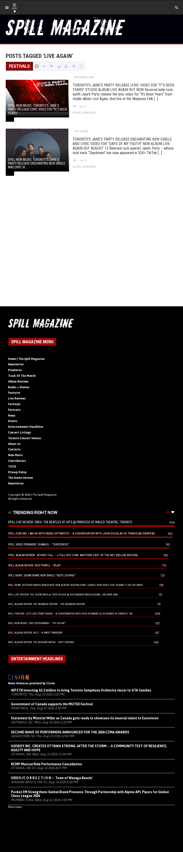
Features (14, 392)
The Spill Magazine (44, 494)
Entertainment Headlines (25, 427)
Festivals (14, 404)
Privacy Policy (17, 472)
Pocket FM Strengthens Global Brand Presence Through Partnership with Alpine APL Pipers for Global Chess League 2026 (90, 794)
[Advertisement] (91, 246)
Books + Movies (19, 387)
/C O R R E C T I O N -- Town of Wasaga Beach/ (52, 778)
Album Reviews (18, 381)
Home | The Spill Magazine (26, 359)
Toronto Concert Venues (24, 438)
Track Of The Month (22, 376)
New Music (15, 455)
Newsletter (16, 364)
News (11, 415)
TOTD (12, 466)
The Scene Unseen (20, 477)
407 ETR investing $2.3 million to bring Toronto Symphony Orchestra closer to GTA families (81, 690)
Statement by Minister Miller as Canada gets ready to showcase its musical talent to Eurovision (84, 718)
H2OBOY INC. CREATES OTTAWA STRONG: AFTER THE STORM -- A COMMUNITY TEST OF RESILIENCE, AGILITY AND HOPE (89, 748)
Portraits (14, 410)
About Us (14, 444)
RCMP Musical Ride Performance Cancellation (46, 764)
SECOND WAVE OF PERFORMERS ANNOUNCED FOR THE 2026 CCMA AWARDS (70, 732)
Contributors (17, 461)
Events (12, 421)
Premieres (15, 370)
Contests (14, 449)
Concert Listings (19, 432)
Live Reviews (17, 398)
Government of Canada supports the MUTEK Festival (52, 704)
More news (15, 807)
